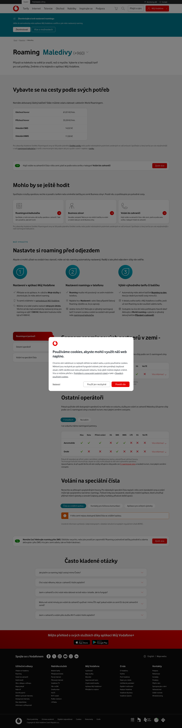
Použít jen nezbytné (96, 384)
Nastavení (56, 384)
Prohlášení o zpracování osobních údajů (91, 373)
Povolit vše (120, 384)
